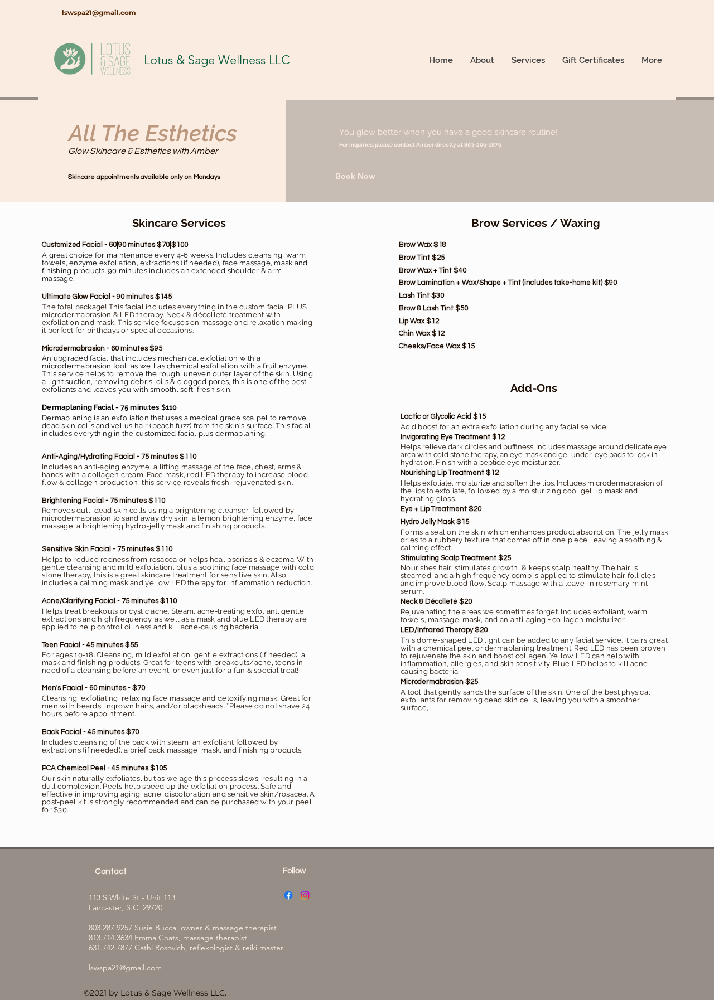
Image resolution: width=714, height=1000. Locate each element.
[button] (528, 60)
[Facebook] (288, 895)
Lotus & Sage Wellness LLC (217, 59)
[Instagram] (305, 895)
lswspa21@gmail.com (99, 12)
